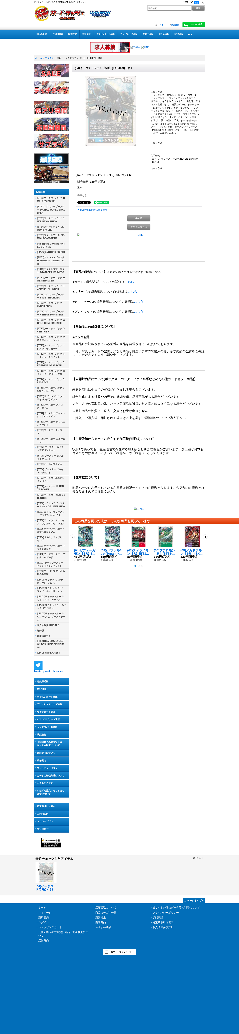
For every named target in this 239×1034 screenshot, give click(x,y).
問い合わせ (42, 828)
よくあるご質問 (45, 783)
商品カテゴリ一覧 (105, 912)
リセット (199, 858)
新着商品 (100, 922)
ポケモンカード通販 (47, 696)
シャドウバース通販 (47, 727)
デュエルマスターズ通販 (49, 704)
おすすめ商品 (103, 927)
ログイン (161, 25)
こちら (129, 282)
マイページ (44, 912)
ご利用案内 (42, 813)
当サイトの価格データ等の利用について (176, 907)
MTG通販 (42, 689)
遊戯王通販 (42, 681)
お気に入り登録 (139, 227)
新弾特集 (100, 917)
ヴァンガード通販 (46, 711)
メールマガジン (45, 821)
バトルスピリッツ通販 (48, 719)
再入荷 (138, 218)
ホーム (42, 907)
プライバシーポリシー (48, 768)
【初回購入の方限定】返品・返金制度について (49, 744)
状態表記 (41, 734)
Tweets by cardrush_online (48, 671)
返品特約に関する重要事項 (93, 209)
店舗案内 (41, 760)
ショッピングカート (50, 927)
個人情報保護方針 (163, 927)
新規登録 (175, 25)
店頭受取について (46, 752)
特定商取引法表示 (46, 806)
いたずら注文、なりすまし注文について (50, 792)
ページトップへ (195, 900)
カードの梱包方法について (50, 775)
